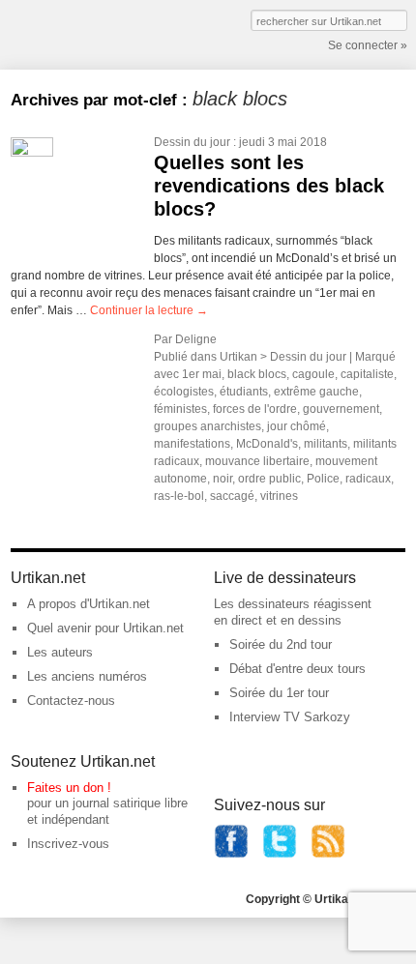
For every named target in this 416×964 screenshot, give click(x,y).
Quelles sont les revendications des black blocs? (269, 185)
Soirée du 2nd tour (280, 644)
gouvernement (341, 409)
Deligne (196, 339)
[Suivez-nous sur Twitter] (279, 854)
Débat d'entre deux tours (297, 668)
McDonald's (267, 444)
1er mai (202, 374)
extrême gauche (316, 391)
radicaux (368, 478)
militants (325, 444)
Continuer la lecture (149, 310)
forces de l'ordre (255, 409)
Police (323, 478)
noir (222, 478)
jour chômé (296, 426)
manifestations (192, 444)
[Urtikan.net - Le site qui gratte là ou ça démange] (81, 33)
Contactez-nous (71, 700)
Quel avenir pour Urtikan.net (105, 628)
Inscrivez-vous (68, 843)
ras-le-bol (179, 496)
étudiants (244, 391)
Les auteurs (60, 652)
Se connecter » (367, 45)
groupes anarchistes (207, 426)
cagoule (313, 374)
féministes (180, 409)
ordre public (269, 478)
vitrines (279, 496)
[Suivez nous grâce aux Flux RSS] (328, 854)
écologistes (184, 391)
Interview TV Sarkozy (289, 717)
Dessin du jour (192, 142)
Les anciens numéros (87, 676)
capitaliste (367, 374)
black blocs (256, 374)
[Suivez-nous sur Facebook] (231, 854)
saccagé (232, 496)
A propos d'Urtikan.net (88, 604)
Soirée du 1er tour (279, 693)
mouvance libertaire (257, 461)
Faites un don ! (69, 787)
